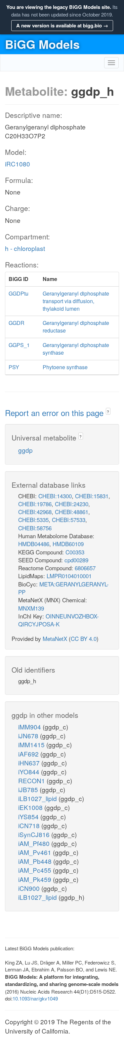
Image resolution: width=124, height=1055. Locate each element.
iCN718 (29, 825)
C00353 (74, 552)
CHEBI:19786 (35, 504)
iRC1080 (17, 163)
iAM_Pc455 (35, 869)
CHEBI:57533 (68, 519)
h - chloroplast (25, 248)
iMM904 (30, 726)
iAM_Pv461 (35, 852)
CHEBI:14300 (55, 496)
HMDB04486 (33, 544)
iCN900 (29, 888)
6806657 (85, 568)
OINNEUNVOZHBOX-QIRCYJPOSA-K (58, 620)
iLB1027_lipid (38, 798)
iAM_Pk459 (35, 879)
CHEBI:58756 (35, 528)
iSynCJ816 (34, 834)
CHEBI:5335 (33, 519)
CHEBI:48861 (71, 512)
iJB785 (29, 789)
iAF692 (29, 753)
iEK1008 (31, 807)
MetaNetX (55, 638)
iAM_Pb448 (35, 861)
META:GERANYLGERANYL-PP (63, 588)
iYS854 (29, 816)
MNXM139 (31, 608)
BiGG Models (42, 44)
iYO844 (29, 771)
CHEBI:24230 (71, 504)
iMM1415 (32, 744)
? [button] (108, 411)
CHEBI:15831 (91, 496)
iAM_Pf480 (34, 843)
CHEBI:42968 (35, 512)
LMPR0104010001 (69, 576)
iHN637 (29, 762)
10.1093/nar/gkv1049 (35, 998)
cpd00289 (76, 560)
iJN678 (29, 735)
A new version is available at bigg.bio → (62, 25)
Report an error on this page (55, 412)
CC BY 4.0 (84, 638)
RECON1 (32, 780)
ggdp (25, 449)
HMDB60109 (68, 544)
